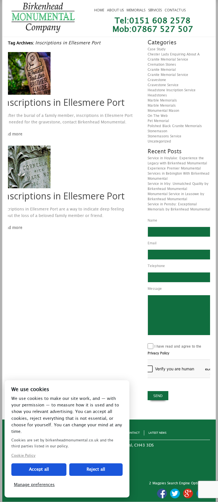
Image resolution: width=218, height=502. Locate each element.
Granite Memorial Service (168, 75)
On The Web (158, 115)
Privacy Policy (158, 353)
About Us (115, 10)
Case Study (156, 49)
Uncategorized (159, 141)
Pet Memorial (158, 121)
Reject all (96, 469)
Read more (11, 134)
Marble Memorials (162, 100)
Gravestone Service (163, 85)
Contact (133, 432)
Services (155, 10)
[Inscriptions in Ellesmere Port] (29, 93)
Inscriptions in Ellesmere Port (63, 102)
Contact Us (175, 10)
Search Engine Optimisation (189, 483)
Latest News (157, 432)
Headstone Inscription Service (172, 90)
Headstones (157, 95)
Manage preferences (34, 485)
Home (99, 10)
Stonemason (157, 131)
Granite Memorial (162, 69)
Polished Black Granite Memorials (175, 126)
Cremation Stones (162, 64)
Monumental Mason (163, 110)
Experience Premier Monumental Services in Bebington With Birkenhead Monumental (178, 173)
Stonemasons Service (164, 136)
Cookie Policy (23, 456)
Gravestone (157, 80)
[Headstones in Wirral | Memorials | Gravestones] (43, 30)
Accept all (39, 469)
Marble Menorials (162, 105)
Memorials (136, 10)
